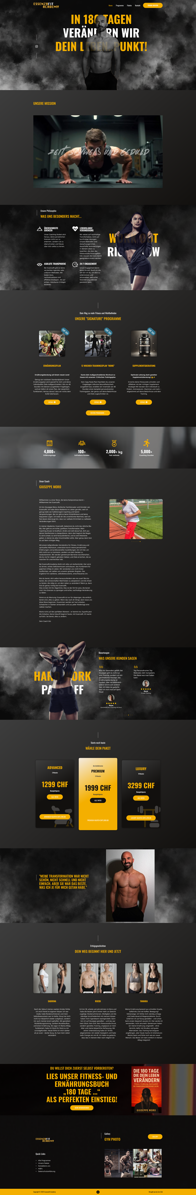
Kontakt (137, 5)
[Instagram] (36, 46)
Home (111, 5)
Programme (120, 5)
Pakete (129, 5)
